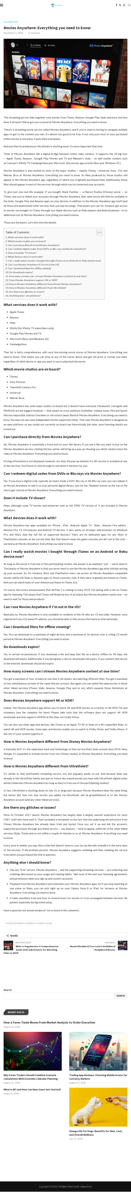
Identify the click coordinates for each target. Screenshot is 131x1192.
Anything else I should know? (25, 295)
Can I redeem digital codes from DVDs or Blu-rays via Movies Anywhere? (47, 248)
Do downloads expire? (21, 272)
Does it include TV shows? (22, 252)
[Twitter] (120, 5)
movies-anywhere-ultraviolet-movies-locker (29, 923)
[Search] (129, 5)
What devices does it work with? (25, 256)
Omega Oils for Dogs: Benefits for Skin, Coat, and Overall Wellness (96, 1133)
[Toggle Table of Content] (97, 232)
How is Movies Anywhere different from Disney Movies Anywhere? (45, 284)
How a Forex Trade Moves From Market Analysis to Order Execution (49, 1022)
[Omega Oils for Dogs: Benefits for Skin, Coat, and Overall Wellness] (98, 1107)
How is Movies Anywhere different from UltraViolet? (37, 287)
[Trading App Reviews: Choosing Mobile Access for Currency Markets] (98, 1051)
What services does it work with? (26, 237)
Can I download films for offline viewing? (30, 268)
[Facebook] (116, 5)
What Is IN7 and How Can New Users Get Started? (32, 1089)
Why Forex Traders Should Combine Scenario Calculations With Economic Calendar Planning (31, 1077)
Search (8, 989)
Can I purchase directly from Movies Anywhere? (34, 245)
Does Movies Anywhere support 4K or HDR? (33, 280)
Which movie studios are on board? (27, 241)
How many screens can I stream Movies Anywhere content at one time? (48, 276)
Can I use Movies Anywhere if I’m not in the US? (33, 264)
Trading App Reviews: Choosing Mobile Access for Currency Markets (98, 1077)
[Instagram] (124, 5)
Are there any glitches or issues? (27, 291)
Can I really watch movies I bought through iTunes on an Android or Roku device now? (54, 260)
